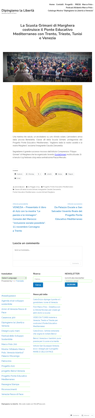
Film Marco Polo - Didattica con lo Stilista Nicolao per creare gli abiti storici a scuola (46, 310)
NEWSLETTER (72, 273)
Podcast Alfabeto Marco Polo (79, 8)
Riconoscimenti (9, 389)
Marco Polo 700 (9, 344)
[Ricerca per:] (47, 279)
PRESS (78, 4)
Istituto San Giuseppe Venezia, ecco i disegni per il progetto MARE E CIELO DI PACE (46, 349)
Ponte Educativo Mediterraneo (24, 192)
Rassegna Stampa (10, 384)
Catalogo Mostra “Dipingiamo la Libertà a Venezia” (71, 10)
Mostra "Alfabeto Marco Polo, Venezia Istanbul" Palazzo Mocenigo (13, 352)
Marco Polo (87, 4)
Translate (20, 281)
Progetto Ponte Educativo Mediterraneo (58, 187)
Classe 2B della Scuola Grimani (26, 189)
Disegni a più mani (10, 331)
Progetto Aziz (8, 366)
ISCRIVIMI (71, 284)
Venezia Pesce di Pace (12, 394)
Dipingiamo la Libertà (17, 10)
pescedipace (19, 187)
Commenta (75, 263)
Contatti (60, 4)
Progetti (68, 4)
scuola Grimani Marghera (45, 192)
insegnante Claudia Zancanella (49, 189)
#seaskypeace (8, 295)
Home (52, 4)
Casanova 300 (8, 317)
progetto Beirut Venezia (13, 371)
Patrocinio (6, 361)
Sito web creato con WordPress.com (32, 404)
